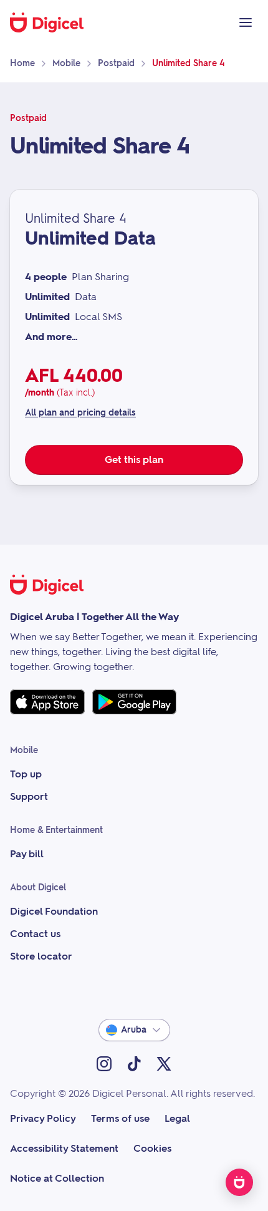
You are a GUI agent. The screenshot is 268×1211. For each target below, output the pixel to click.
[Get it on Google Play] (134, 701)
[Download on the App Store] (47, 701)
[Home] (53, 22)
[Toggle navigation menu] (245, 22)
